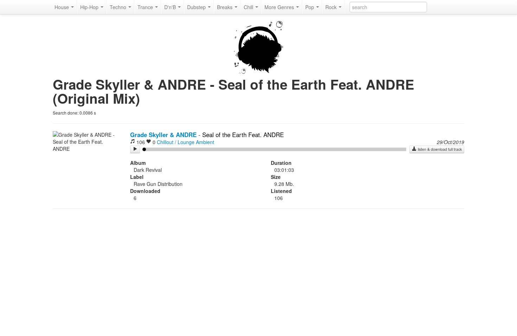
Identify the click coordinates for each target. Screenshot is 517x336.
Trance (146, 7)
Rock (331, 7)
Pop (310, 7)
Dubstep (197, 7)
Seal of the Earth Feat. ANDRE (243, 134)
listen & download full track (439, 149)
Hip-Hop (90, 7)
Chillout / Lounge (175, 142)
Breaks (225, 7)
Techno (119, 7)
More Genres (279, 7)
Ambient (205, 142)
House (62, 7)
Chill (249, 7)
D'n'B (170, 7)
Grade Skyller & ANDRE (163, 134)
